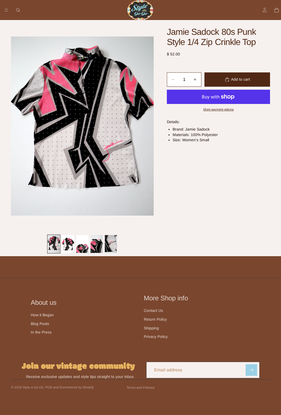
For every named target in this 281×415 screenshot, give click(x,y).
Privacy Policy (156, 336)
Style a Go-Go (33, 387)
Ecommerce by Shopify (77, 387)
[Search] (18, 10)
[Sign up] (251, 370)
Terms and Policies (141, 387)
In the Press (41, 332)
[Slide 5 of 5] (111, 244)
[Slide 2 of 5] (68, 244)
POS (48, 387)
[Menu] (6, 10)
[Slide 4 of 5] (97, 244)
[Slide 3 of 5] (82, 244)
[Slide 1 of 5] (54, 244)
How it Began (42, 315)
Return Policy (155, 319)
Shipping (151, 328)
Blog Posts (40, 323)
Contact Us (153, 310)
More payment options (218, 109)
